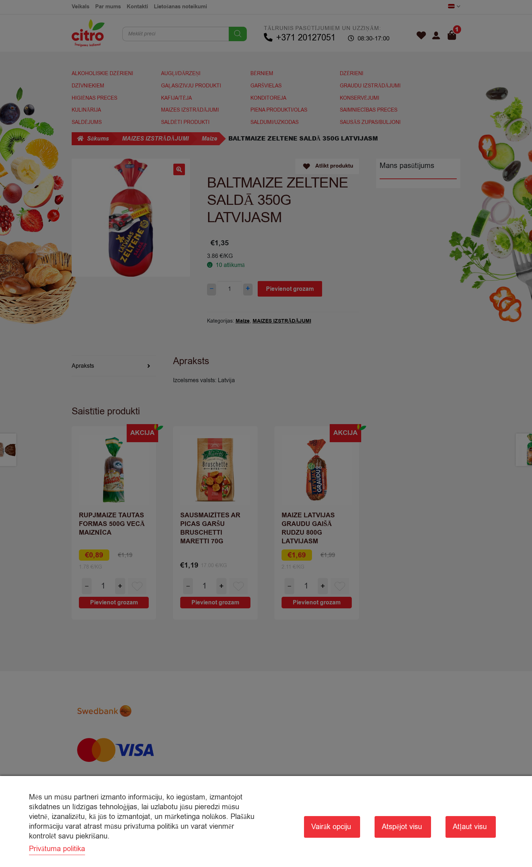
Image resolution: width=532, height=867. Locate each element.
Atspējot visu (402, 827)
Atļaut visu (470, 827)
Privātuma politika (57, 849)
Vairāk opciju (331, 827)
